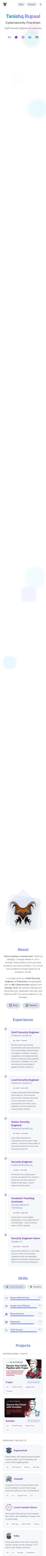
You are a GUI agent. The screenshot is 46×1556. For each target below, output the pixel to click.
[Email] (9, 37)
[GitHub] (36, 37)
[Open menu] (40, 4)
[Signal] (16, 37)
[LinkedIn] (29, 37)
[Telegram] (23, 37)
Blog (21, 4)
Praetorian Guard (25, 1059)
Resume (31, 4)
